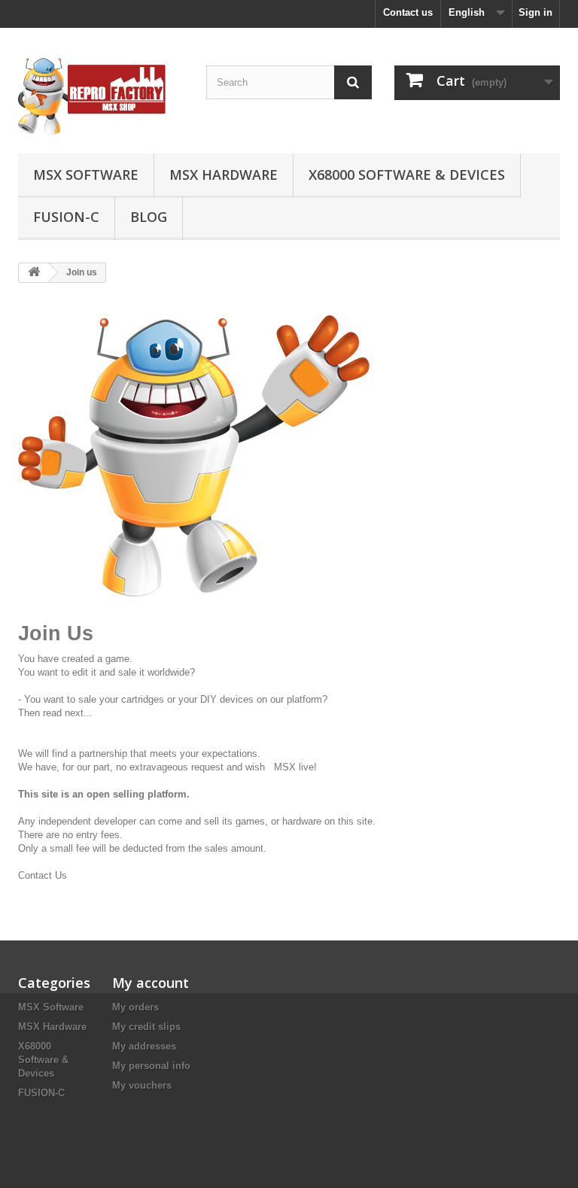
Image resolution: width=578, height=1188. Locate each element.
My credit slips (146, 1026)
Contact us (408, 12)
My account (150, 983)
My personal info (151, 1065)
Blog (148, 217)
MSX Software (85, 175)
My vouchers (142, 1085)
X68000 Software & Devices (407, 175)
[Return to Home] (34, 272)
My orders (135, 1007)
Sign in (535, 12)
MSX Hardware (223, 175)
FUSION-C (66, 217)
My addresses (144, 1046)
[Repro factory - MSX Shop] (101, 96)
